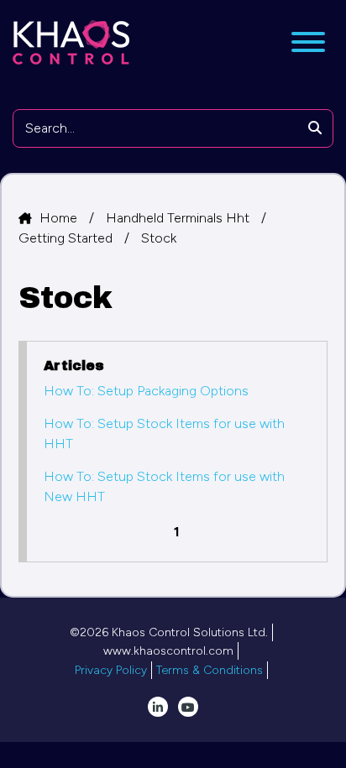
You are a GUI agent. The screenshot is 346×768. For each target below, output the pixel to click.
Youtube (188, 707)
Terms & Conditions (209, 670)
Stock (158, 238)
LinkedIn (158, 707)
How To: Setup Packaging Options (146, 391)
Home (60, 218)
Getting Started (67, 238)
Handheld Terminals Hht (179, 218)
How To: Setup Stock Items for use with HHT (164, 433)
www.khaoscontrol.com (168, 651)
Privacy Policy (111, 670)
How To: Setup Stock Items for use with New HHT (164, 486)
